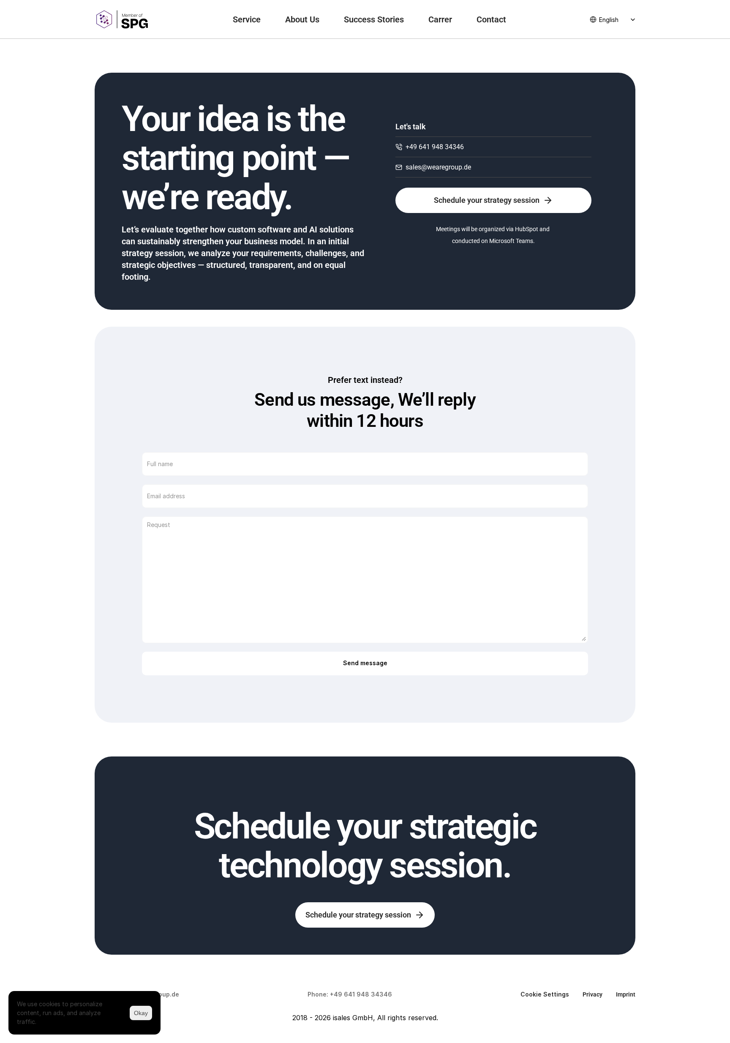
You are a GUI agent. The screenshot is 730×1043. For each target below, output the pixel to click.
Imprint (625, 994)
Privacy (592, 994)
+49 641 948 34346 (361, 994)
